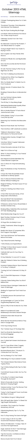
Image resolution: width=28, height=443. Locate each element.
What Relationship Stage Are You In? (12, 214)
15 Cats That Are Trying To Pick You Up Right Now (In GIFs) (13, 69)
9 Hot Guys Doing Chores (9, 326)
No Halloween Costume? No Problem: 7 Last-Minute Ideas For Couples (13, 44)
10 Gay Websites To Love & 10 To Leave (13, 257)
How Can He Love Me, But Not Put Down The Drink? (13, 64)
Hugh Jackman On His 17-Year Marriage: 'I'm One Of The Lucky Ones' (13, 429)
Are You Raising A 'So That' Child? (11, 355)
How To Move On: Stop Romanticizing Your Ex (13, 164)
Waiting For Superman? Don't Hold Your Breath (13, 291)
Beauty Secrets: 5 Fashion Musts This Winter (12, 88)
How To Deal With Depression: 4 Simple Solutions (13, 276)
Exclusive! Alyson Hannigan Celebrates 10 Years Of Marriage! (14, 286)
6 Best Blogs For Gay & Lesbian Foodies (13, 359)
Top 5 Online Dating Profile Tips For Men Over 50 (13, 368)
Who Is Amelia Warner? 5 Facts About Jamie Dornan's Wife (13, 111)
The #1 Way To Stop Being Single (11, 102)
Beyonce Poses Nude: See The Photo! (12, 126)
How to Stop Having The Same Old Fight (13, 415)
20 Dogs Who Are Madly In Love (11, 222)
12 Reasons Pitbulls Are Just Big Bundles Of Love (13, 59)
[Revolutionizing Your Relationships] (14, 2)
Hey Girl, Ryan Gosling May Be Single (12, 30)
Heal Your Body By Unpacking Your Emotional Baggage (12, 333)
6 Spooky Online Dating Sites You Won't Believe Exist (13, 281)
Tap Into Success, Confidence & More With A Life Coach (13, 435)
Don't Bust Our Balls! (7, 337)
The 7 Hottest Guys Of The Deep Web (13, 329)
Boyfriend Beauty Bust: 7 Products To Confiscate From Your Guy (12, 351)
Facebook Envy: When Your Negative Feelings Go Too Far (12, 78)
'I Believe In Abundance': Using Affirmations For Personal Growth (11, 133)
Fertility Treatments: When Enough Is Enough (12, 226)
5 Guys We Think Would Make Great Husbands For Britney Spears (12, 174)
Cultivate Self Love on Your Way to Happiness (12, 253)
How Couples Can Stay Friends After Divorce (12, 54)
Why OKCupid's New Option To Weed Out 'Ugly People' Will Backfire (14, 401)
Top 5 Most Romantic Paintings (11, 240)
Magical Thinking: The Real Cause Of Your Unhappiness (14, 185)
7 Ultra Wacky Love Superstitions (11, 244)
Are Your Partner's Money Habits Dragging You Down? (11, 98)
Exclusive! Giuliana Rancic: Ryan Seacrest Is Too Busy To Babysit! (14, 266)
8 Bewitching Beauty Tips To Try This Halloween (12, 411)
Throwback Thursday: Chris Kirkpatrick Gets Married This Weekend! (13, 26)
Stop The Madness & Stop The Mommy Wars (13, 169)
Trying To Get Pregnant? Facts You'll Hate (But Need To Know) (14, 393)
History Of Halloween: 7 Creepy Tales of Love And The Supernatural (13, 424)
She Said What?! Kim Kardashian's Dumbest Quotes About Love (11, 200)
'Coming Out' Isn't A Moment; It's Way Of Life (13, 271)
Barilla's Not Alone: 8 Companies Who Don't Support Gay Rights (13, 231)
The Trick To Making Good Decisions (12, 74)
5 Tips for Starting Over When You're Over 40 (12, 190)
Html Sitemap (4, 16)
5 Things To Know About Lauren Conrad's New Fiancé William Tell (14, 248)
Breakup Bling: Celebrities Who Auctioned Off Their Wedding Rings (14, 210)
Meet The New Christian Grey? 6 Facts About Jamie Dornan (13, 218)
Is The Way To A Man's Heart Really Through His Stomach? (12, 378)
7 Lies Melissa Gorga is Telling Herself (12, 397)
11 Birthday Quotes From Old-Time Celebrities (11, 39)
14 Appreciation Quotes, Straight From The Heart (13, 138)
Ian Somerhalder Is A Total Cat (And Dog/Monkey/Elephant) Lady (12, 301)
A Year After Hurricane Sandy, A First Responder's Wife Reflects (12, 195)
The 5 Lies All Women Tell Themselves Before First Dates (13, 236)
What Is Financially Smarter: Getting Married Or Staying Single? (12, 383)
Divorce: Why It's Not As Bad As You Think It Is (14, 306)
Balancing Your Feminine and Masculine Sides (13, 121)
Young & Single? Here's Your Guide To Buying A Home (13, 49)
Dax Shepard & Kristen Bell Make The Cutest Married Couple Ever (12, 159)
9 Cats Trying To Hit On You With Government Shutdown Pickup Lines (12, 419)
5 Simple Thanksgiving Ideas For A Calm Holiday (13, 21)
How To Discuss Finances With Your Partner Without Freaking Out (12, 179)
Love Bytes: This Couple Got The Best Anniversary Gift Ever (12, 406)
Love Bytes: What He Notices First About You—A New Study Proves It (13, 34)
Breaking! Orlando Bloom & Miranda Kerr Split (13, 93)
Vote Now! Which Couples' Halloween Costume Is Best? (13, 143)
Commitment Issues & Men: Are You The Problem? (13, 373)
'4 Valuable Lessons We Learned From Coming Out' (13, 296)
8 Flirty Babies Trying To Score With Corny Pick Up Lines (12, 116)
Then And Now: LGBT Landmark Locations (14, 129)
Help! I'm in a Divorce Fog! (9, 150)
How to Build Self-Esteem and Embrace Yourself (13, 341)
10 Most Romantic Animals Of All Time (13, 147)
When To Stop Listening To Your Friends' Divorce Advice (13, 154)
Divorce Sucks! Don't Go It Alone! (11, 439)
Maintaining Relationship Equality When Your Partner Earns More (13, 106)
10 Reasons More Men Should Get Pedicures (11, 316)
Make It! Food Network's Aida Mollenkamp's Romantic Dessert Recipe (13, 311)
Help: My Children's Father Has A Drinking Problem (13, 261)
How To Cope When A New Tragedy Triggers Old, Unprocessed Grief (12, 346)
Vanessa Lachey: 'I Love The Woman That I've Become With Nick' (14, 388)
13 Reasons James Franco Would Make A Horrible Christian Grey (14, 205)
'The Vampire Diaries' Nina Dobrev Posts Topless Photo (13, 363)
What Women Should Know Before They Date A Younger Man (13, 321)
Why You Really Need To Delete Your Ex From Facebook (13, 83)
